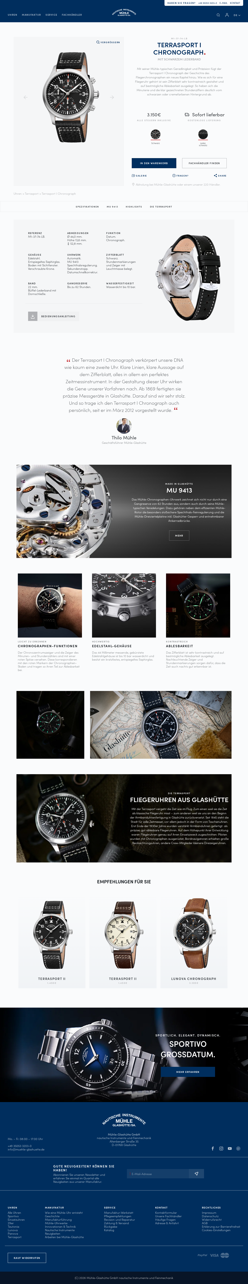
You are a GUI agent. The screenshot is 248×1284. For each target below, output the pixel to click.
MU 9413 (112, 206)
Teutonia (13, 1226)
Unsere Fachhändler (168, 1216)
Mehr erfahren (188, 1072)
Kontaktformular (166, 1212)
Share (222, 175)
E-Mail (223, 2)
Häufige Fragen (165, 1219)
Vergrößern (110, 42)
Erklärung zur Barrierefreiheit (221, 1226)
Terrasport (32, 193)
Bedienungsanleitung (58, 316)
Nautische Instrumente (60, 1230)
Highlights (134, 206)
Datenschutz (210, 1216)
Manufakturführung (58, 1219)
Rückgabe (110, 1226)
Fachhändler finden (204, 163)
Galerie (141, 175)
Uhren (12, 14)
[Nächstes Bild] (112, 97)
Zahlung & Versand (116, 1223)
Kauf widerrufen (27, 1258)
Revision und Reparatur (119, 1219)
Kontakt (235, 2)
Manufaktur (31, 14)
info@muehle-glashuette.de (26, 1149)
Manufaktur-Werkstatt (118, 1212)
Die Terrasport (161, 206)
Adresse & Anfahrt (167, 1223)
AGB (205, 1223)
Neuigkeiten (52, 1233)
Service (51, 14)
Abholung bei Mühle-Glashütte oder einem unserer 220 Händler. (178, 184)
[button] (237, 15)
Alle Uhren (14, 1212)
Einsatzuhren (16, 1219)
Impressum (209, 1212)
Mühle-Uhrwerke (56, 1223)
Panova (13, 1233)
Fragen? (183, 175)
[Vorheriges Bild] (25, 97)
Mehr (179, 535)
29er (11, 1223)
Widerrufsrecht (212, 1219)
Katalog (109, 1230)
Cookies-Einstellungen (216, 1230)
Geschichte (52, 1216)
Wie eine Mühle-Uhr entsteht (64, 1212)
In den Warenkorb (154, 163)
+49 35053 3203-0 (207, 2)
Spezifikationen (87, 206)
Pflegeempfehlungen (117, 1216)
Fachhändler (72, 14)
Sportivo (13, 1216)
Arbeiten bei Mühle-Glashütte (64, 1237)
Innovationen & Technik (60, 1226)
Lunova (13, 1230)
